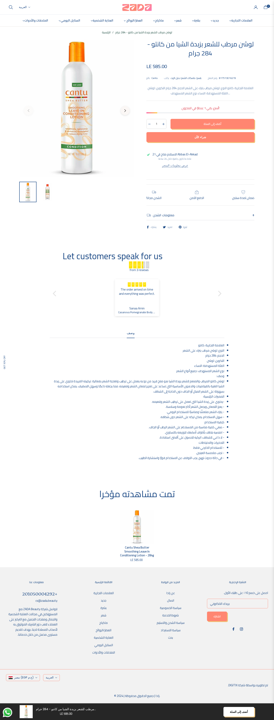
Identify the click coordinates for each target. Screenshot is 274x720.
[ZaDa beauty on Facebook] (233, 628)
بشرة (103, 608)
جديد (103, 600)
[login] (256, 7)
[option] (77, 108)
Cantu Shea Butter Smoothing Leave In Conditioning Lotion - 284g (137, 551)
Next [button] (125, 110)
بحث (170, 637)
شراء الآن (200, 137)
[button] (11, 7)
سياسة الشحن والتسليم (171, 623)
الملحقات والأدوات (103, 652)
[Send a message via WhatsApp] (7, 712)
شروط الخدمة (170, 615)
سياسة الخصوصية (170, 608)
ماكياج (103, 623)
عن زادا (170, 593)
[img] (139, 265)
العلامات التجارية (103, 593)
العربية (23, 7)
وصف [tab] (131, 333)
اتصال (170, 600)
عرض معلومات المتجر (175, 165)
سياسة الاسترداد (171, 630)
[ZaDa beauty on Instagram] (241, 628)
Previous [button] (28, 110)
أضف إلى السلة (239, 712)
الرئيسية (106, 32)
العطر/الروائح (103, 630)
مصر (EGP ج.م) (24, 677)
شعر (103, 615)
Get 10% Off (4, 362)
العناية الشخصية (103, 637)
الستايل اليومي (103, 645)
